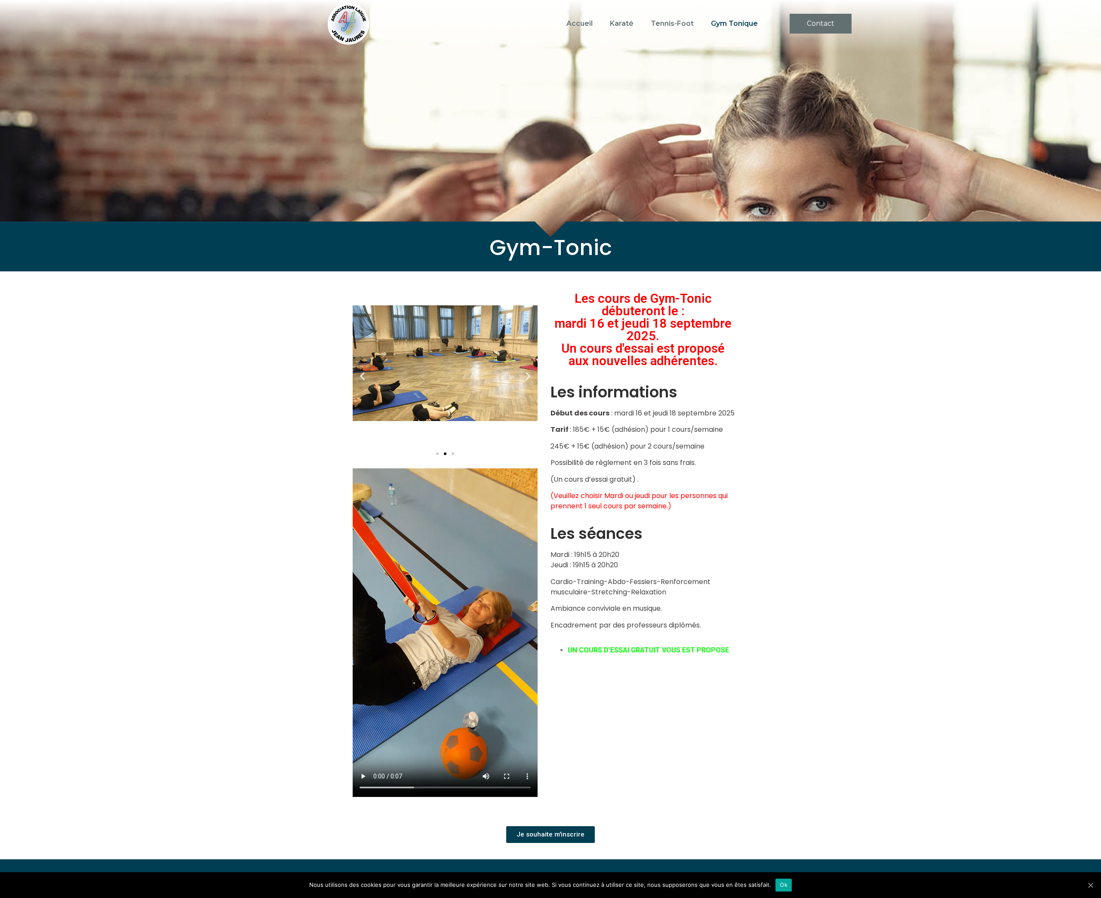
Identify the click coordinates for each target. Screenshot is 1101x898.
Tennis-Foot (672, 23)
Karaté (622, 23)
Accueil (579, 23)
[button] (821, 24)
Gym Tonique (734, 23)
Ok (783, 884)
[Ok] (1090, 885)
